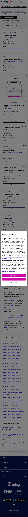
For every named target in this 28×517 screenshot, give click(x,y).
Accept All (14, 275)
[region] (14, 258)
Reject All (14, 279)
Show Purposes (14, 282)
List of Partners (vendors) (8, 271)
